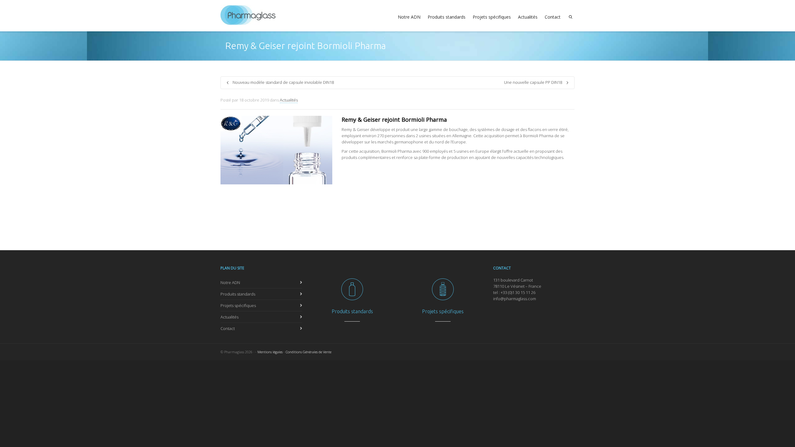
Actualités (528, 17)
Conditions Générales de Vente (308, 352)
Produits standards (447, 17)
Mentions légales (270, 352)
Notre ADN (409, 17)
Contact (553, 17)
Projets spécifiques (492, 17)
